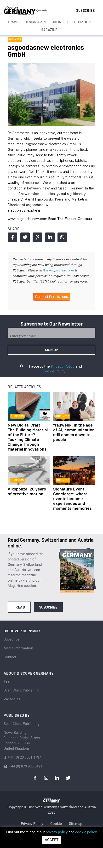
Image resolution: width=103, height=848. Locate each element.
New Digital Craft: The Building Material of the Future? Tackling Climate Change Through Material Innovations (28, 437)
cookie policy (86, 832)
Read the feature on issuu (70, 218)
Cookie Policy (53, 371)
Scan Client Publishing (21, 690)
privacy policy (57, 832)
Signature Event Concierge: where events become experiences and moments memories (72, 498)
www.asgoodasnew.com (28, 218)
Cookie (56, 824)
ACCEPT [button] (51, 840)
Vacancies (12, 699)
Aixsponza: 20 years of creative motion (27, 491)
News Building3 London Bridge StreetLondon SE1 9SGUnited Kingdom (22, 740)
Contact (10, 657)
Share (12, 237)
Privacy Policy (62, 366)
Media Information (18, 648)
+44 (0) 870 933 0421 (25, 766)
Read (20, 607)
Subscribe (85, 10)
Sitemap (75, 824)
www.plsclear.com (60, 270)
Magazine (49, 30)
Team (8, 681)
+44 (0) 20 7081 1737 (24, 757)
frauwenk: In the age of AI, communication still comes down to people (74, 432)
